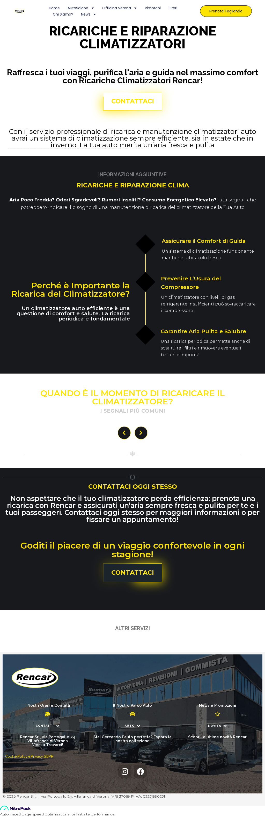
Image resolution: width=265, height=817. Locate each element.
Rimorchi (153, 8)
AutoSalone (78, 8)
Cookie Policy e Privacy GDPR (29, 756)
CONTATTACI (132, 101)
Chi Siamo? (63, 14)
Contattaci (132, 572)
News (85, 14)
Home (54, 8)
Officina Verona (116, 8)
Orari (172, 8)
